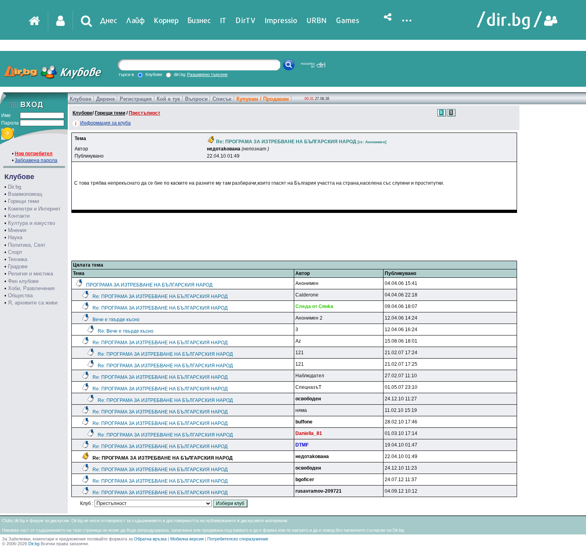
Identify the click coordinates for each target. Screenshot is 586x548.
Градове (18, 266)
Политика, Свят (26, 245)
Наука (15, 237)
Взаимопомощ (25, 194)
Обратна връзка (150, 538)
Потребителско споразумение (237, 538)
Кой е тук (168, 99)
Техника (17, 259)
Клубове (80, 99)
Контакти (18, 216)
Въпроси (196, 99)
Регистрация (136, 99)
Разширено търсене (207, 74)
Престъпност (144, 113)
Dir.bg (14, 187)
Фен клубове (23, 281)
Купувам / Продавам (262, 99)
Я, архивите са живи (32, 303)
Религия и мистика (30, 274)
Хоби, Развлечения (31, 288)
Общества (20, 295)
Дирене (105, 99)
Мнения (17, 230)
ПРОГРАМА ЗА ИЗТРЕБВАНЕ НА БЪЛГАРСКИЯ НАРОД (149, 285)
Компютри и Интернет (34, 209)
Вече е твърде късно (116, 319)
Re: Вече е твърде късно (125, 331)
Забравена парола (36, 160)
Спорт (15, 252)
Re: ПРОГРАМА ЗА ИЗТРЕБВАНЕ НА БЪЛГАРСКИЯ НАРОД (160, 296)
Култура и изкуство (31, 223)
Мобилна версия (187, 538)
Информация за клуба (105, 123)
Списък (222, 99)
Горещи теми (23, 201)
